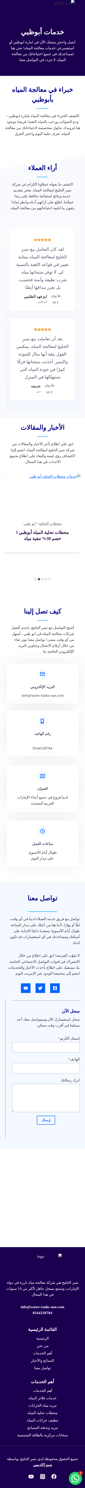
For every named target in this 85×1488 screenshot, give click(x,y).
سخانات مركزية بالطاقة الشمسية (42, 1435)
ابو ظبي (30, 523)
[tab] (49, 579)
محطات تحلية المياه (42, 1413)
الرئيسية (42, 1338)
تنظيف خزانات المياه (42, 1420)
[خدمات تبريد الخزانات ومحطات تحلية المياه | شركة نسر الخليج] (59, 163)
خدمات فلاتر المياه (43, 1398)
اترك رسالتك (70, 1080)
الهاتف (74, 1059)
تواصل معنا (42, 1368)
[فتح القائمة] (15, 163)
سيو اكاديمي (42, 1465)
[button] (75, 1478)
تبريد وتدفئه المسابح (42, 1428)
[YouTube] (31, 1476)
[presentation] (42, 498)
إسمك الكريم (69, 1038)
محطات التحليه (50, 523)
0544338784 (42, 1313)
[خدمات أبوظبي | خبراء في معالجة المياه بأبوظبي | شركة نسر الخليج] (42, 988)
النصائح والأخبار (42, 1361)
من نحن (43, 1346)
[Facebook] (54, 1476)
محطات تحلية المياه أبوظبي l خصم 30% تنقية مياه (42, 535)
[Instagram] (42, 1476)
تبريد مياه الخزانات (42, 1405)
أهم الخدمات (42, 1353)
